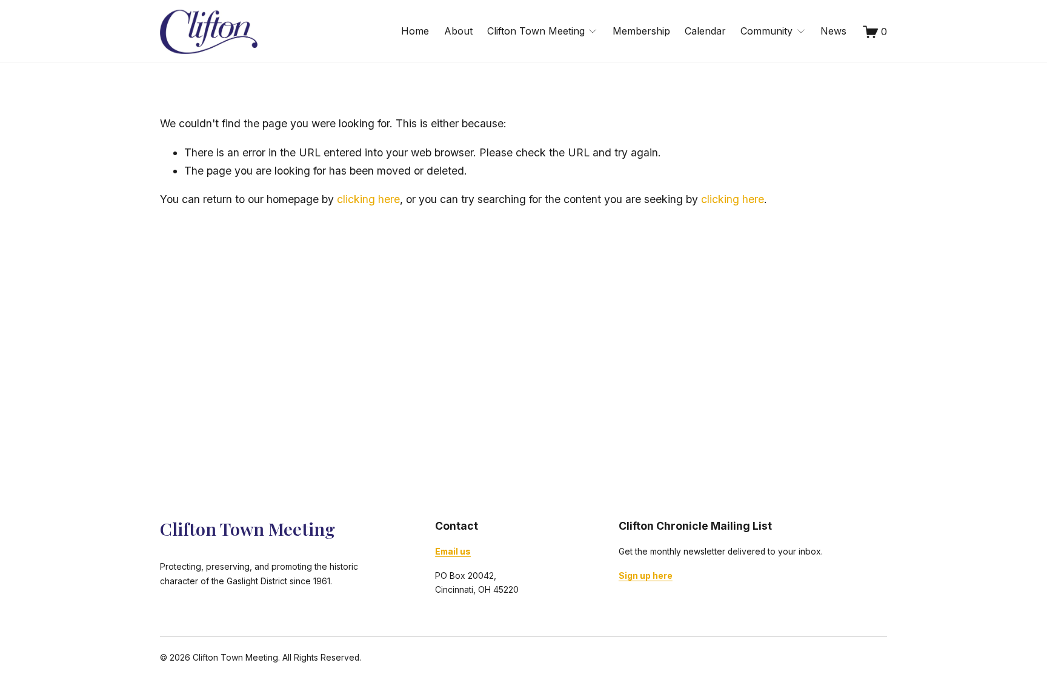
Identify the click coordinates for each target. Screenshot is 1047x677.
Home (415, 31)
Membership (641, 31)
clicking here (368, 199)
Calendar (705, 31)
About (458, 31)
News (833, 31)
